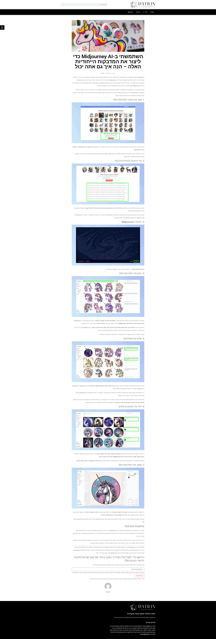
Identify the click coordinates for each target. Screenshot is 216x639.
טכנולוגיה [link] (102, 73)
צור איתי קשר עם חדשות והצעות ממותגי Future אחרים (127, 572)
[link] (2, 27)
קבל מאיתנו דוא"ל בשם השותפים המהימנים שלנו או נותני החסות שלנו (91, 572)
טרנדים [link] (138, 12)
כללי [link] (146, 12)
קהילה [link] (152, 12)
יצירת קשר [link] (130, 12)
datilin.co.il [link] (149, 626)
